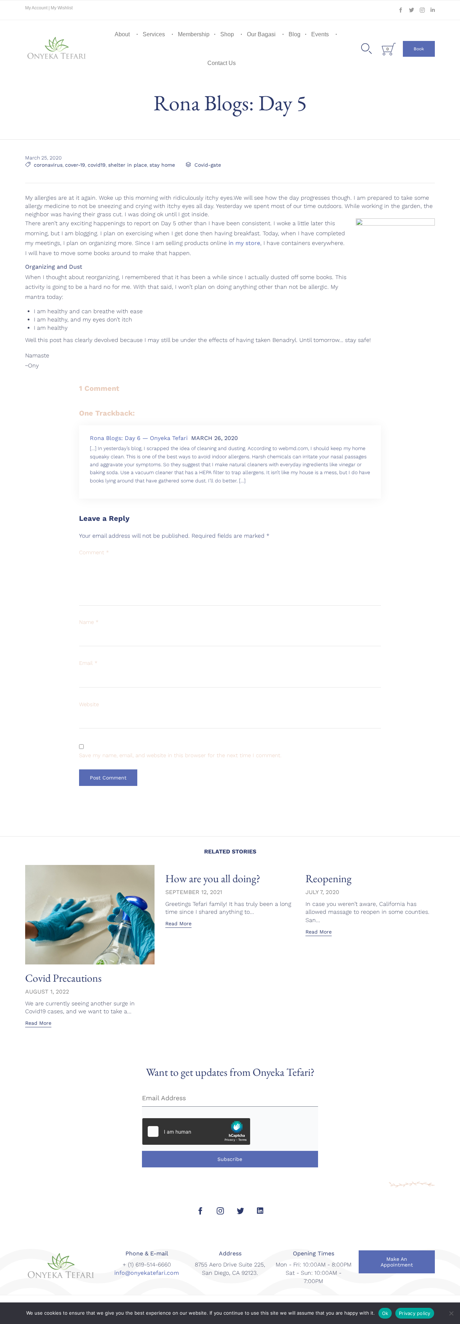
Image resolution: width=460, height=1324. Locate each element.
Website (89, 704)
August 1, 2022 (47, 991)
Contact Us (221, 63)
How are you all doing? (212, 878)
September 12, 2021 (193, 892)
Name (88, 622)
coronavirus (48, 165)
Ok (385, 1313)
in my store (244, 243)
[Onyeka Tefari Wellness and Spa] (56, 48)
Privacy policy (415, 1313)
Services (154, 34)
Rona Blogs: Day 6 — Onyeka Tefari (139, 438)
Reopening (328, 878)
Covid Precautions (63, 978)
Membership (194, 34)
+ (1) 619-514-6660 (147, 1264)
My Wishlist (62, 7)
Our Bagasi (261, 34)
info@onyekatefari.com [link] (146, 1272)
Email (88, 663)
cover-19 (75, 165)
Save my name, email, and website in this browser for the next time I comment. (180, 755)
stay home (162, 165)
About (122, 34)
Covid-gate (207, 165)
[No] (451, 1313)
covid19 (97, 165)
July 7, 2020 (322, 892)
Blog (294, 34)
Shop (227, 34)
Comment (94, 552)
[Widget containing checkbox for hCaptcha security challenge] (196, 1131)
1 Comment (99, 388)
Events (320, 34)
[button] (419, 49)
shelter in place (127, 165)
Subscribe (229, 1159)
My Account (37, 7)
